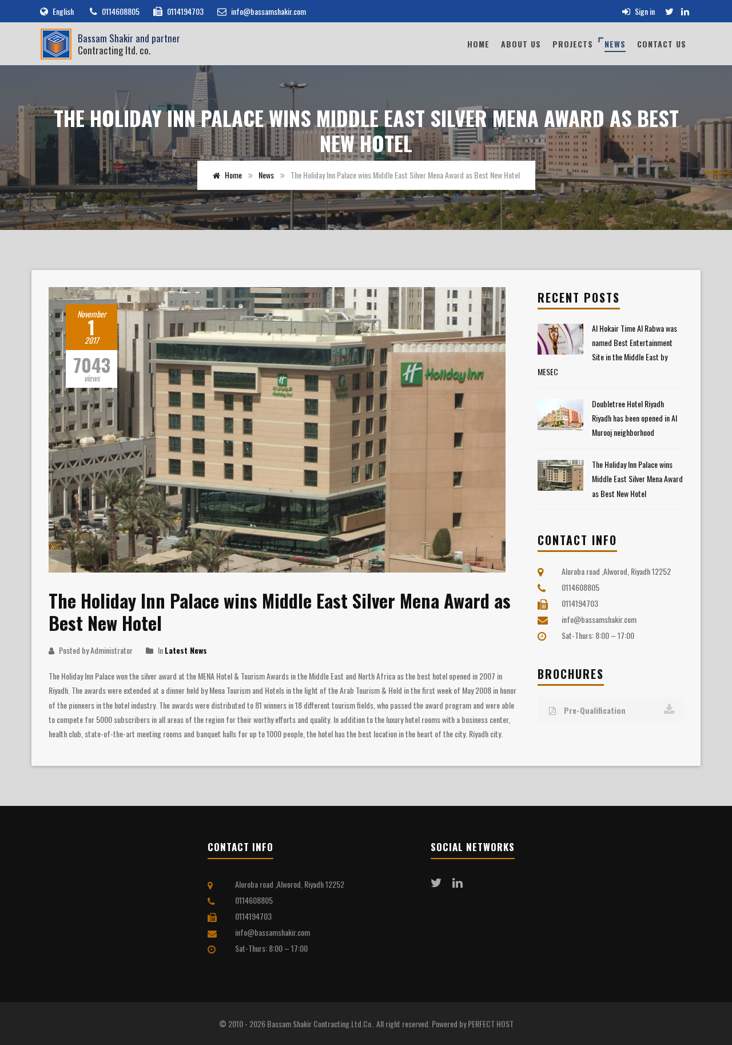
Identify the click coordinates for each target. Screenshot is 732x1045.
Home (478, 44)
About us (521, 44)
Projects (572, 44)
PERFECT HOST (491, 1024)
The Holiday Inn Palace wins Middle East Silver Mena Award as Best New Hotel (637, 478)
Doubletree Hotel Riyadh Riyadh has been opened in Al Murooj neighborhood (634, 418)
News (615, 44)
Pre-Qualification (594, 710)
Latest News (186, 650)
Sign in (644, 11)
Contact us (661, 44)
